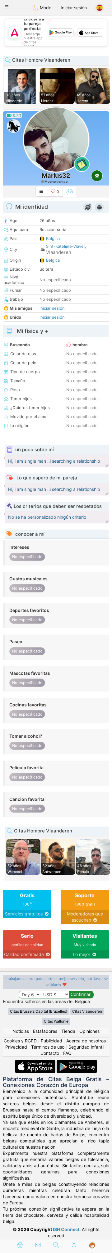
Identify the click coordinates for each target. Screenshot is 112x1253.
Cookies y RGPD (20, 1040)
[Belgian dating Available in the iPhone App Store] (36, 1062)
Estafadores (45, 1031)
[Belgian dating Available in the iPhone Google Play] (77, 1062)
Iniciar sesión (74, 7)
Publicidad (51, 1040)
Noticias (20, 1031)
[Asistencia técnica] (92, 1245)
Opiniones (89, 1031)
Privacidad (16, 1047)
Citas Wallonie (56, 1021)
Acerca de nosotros (86, 1040)
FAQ (67, 1053)
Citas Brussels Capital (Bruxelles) (38, 1011)
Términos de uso (47, 1047)
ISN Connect (66, 1229)
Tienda (68, 1031)
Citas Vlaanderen (87, 1011)
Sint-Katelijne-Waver (65, 246)
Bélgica (53, 238)
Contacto (49, 1053)
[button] (6, 7)
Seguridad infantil (86, 1047)
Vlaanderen (58, 252)
